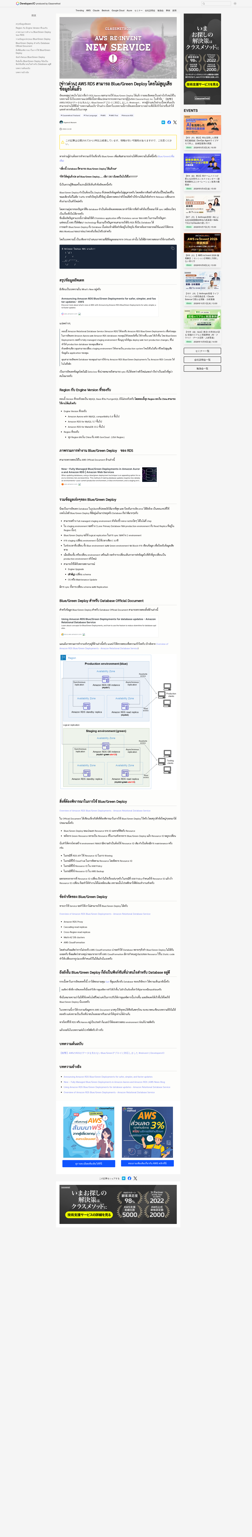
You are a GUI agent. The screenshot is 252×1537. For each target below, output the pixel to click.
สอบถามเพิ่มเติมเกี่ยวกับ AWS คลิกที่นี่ (147, 1163)
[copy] (172, 248)
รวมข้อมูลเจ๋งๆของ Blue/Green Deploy (33, 38)
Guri (107, 981)
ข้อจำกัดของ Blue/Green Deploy (30, 57)
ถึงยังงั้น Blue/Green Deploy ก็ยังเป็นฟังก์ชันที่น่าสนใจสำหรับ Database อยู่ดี (33, 62)
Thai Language (91, 115)
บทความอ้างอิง (22, 72)
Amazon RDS (128, 115)
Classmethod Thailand (71, 115)
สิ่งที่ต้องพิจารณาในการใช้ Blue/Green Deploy (33, 51)
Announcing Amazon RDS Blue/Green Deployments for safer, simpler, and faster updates (108, 1076)
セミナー (138, 10)
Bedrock (105, 10)
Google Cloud (118, 10)
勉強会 (161, 10)
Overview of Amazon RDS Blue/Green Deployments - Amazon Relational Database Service (105, 810)
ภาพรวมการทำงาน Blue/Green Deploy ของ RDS (34, 33)
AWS (88, 10)
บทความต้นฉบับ (23, 68)
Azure (129, 10)
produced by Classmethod (48, 3)
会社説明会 (150, 10)
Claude (96, 10)
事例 (168, 10)
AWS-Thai (114, 115)
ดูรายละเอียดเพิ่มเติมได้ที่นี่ (88, 1163)
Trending (80, 10)
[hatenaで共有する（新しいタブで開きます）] (163, 122)
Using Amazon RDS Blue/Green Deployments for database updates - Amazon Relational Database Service (117, 1086)
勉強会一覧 (202, 368)
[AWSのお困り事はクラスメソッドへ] (118, 1204)
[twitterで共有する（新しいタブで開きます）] (175, 122)
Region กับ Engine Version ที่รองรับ (32, 27)
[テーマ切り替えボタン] (235, 3)
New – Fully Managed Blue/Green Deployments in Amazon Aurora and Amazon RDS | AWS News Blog (114, 1081)
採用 (174, 10)
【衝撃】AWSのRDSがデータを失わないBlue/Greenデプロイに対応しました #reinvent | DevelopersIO (112, 1052)
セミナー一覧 (202, 351)
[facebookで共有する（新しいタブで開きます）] (169, 122)
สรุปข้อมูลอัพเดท (23, 23)
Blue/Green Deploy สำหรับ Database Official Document (33, 44)
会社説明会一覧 (202, 359)
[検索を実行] (204, 3)
